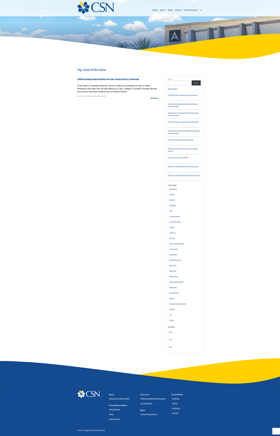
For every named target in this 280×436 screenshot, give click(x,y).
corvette (172, 227)
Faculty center (173, 249)
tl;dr (170, 315)
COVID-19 (172, 233)
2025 (170, 339)
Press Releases (190, 10)
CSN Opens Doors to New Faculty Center (180, 140)
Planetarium (173, 287)
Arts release (173, 189)
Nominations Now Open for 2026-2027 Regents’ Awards (183, 150)
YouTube (175, 413)
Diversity (172, 238)
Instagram (176, 408)
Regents (172, 298)
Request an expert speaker (119, 399)
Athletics (172, 194)
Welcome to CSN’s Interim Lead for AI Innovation (183, 166)
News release (173, 276)
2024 (170, 347)
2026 (170, 332)
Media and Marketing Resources (153, 399)
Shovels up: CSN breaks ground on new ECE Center (184, 175)
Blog (170, 211)
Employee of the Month (176, 243)
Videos (171, 320)
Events (178, 10)
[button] (200, 12)
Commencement (174, 216)
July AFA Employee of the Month (178, 157)
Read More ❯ (154, 98)
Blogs (111, 414)
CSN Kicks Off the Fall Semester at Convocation (182, 95)
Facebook (175, 399)
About (162, 10)
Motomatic (172, 265)
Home (155, 10)
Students (172, 309)
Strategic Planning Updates (177, 304)
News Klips (172, 271)
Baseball (172, 200)
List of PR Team (146, 403)
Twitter (175, 403)
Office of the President (176, 282)
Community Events (175, 222)
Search (170, 79)
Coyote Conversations (149, 414)
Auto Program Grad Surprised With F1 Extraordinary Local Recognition (184, 132)
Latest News (173, 254)
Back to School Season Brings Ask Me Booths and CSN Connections (183, 114)
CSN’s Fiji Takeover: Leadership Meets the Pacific (183, 122)
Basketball (172, 205)
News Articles (114, 419)
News (170, 10)
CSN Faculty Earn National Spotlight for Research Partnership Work (183, 105)
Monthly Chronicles (175, 260)
